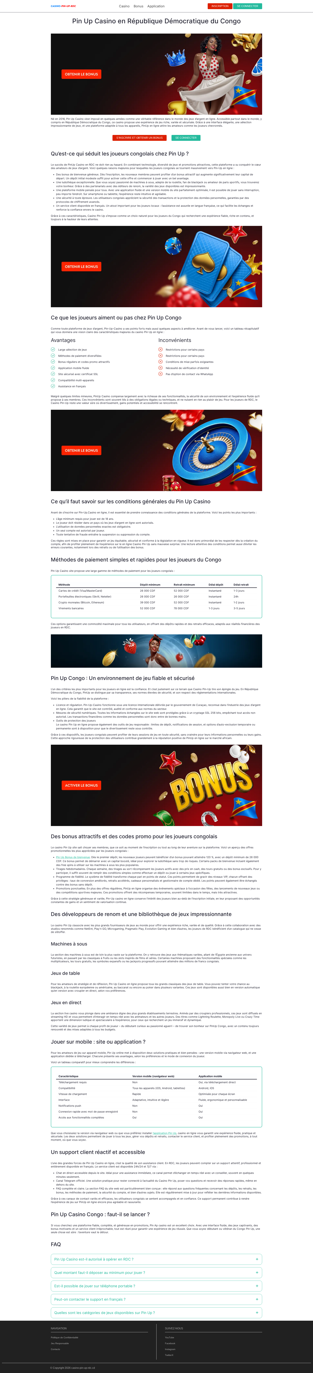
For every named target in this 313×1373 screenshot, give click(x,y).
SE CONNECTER (247, 6)
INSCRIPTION (220, 6)
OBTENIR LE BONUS (173, 695)
